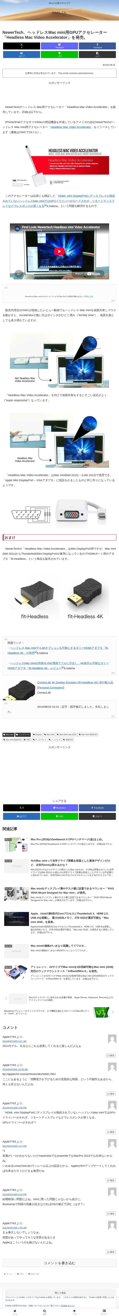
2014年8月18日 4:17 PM (14, 1146)
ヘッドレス (56, 740)
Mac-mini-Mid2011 (13, 740)
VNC (28, 740)
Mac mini (9, 735)
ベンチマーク (24, 735)
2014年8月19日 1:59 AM (14, 1228)
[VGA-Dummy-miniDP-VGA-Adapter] (59, 513)
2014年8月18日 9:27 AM (14, 1041)
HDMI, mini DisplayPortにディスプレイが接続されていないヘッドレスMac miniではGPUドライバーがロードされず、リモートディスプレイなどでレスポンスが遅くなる (58, 201)
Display (38, 735)
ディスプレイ (40, 740)
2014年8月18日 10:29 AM (15, 1069)
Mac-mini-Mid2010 (89, 735)
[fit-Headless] (59, 596)
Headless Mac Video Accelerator (71, 127)
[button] (97, 54)
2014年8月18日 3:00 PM (14, 1108)
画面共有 (69, 740)
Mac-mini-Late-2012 (67, 735)
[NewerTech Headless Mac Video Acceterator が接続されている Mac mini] (59, 440)
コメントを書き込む (59, 1263)
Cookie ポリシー (68, 1306)
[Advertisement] (59, 92)
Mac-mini (50, 735)
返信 (112, 1055)
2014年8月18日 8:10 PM (14, 1194)
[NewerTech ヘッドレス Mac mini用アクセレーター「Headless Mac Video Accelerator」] (59, 166)
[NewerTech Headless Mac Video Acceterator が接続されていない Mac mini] (59, 360)
